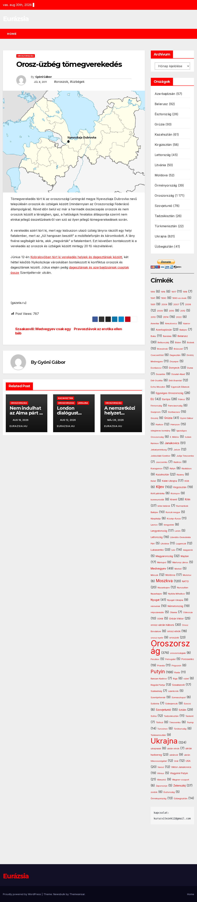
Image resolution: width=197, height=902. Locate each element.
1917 (173, 291)
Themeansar (77, 894)
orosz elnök (173, 631)
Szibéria (155, 703)
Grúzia (159, 124)
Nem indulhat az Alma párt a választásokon (26, 412)
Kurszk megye (173, 512)
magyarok (188, 550)
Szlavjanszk (171, 703)
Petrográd (170, 659)
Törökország (180, 729)
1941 (153, 298)
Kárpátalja (156, 518)
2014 (166, 317)
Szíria (154, 716)
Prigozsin (176, 665)
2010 (171, 310)
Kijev (160, 487)
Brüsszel (178, 349)
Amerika (155, 323)
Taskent (189, 716)
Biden (178, 342)
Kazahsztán (65, 398)
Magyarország (164, 556)
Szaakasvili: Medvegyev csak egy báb (43, 331)
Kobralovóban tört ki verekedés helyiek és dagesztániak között (76, 257)
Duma (190, 368)
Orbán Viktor (176, 618)
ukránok (173, 755)
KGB (186, 481)
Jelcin (177, 449)
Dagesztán (175, 355)
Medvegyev (158, 568)
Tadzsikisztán (165, 216)
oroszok (174, 637)
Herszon (175, 424)
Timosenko (175, 722)
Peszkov (155, 659)
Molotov (187, 575)
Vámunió (161, 779)
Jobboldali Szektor (160, 455)
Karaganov (156, 468)
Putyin (158, 671)
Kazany (180, 474)
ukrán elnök (173, 748)
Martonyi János (180, 562)
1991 (153, 304)
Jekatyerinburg (159, 449)
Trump (190, 722)
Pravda (161, 665)
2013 (153, 317)
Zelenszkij (179, 785)
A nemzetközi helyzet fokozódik (119, 412)
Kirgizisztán (163, 145)
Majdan (185, 556)
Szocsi (187, 703)
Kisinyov (175, 493)
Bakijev (183, 330)
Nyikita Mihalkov (176, 594)
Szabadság (156, 691)
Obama (173, 612)
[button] (193, 34)
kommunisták (157, 499)
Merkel (178, 569)
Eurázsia (16, 19)
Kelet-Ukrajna (169, 481)
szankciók (173, 691)
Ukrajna (83, 403)
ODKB (160, 619)
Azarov (186, 323)
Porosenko (187, 659)
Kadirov (177, 462)
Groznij (154, 418)
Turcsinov (162, 729)
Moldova (161, 175)
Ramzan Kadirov (159, 678)
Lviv (173, 550)
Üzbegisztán (164, 246)
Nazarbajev (164, 587)
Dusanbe (160, 374)
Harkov (159, 424)
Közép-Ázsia (174, 518)
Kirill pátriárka (157, 493)
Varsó (161, 767)
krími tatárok (164, 506)
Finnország (156, 406)
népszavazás (157, 612)
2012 (182, 311)
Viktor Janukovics (181, 767)
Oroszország (26, 56)
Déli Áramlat (175, 380)
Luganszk (181, 543)
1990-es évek (179, 298)
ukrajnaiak (156, 748)
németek (155, 606)
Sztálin (182, 709)
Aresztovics (171, 323)
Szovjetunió (163, 206)
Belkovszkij (163, 342)
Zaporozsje (161, 786)
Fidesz (181, 399)
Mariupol (161, 562)
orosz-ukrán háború (162, 624)
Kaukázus (187, 468)
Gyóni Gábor (43, 77)
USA (188, 760)
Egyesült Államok (180, 387)
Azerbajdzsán (165, 94)
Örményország (166, 185)
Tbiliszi (159, 722)
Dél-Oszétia (157, 380)
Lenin (177, 531)
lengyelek (169, 524)
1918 (185, 292)
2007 (176, 304)
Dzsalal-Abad (178, 374)
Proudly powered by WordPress (22, 894)
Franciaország (175, 406)
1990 (163, 298)
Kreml (173, 499)
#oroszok (61, 82)
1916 (163, 292)
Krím (187, 499)
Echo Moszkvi (158, 387)
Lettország (162, 155)
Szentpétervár (158, 697)
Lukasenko (157, 549)
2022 (179, 317)
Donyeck (174, 367)
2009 (160, 311)
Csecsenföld (157, 355)
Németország (175, 606)
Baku (153, 336)
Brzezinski (162, 349)
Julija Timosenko (185, 456)
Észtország (163, 114)
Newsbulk (59, 894)
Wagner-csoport (180, 779)
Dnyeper (174, 361)
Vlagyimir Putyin (179, 773)
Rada (177, 672)
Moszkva (164, 580)
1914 (153, 292)
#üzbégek (77, 82)
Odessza (188, 612)
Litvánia (160, 165)
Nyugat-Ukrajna (175, 600)
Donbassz (156, 367)
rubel (186, 678)
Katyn (172, 468)
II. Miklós (174, 437)
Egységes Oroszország (169, 393)
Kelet (153, 481)
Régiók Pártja (158, 685)
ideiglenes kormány (160, 430)
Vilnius (160, 773)
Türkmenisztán (166, 226)
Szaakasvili (178, 685)
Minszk (154, 575)
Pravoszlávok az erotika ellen (98, 329)
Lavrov (154, 524)
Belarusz (161, 104)
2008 (188, 304)
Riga (175, 678)
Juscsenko (161, 462)
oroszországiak (178, 653)
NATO (185, 581)
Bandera (167, 336)
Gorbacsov (174, 412)
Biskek (190, 342)
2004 (164, 304)
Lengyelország (159, 531)
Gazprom (156, 412)
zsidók (154, 792)
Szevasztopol (179, 697)
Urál (176, 761)
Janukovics (172, 443)
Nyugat (155, 599)
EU (152, 399)
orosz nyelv (157, 637)
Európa (166, 399)
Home (11, 34)
